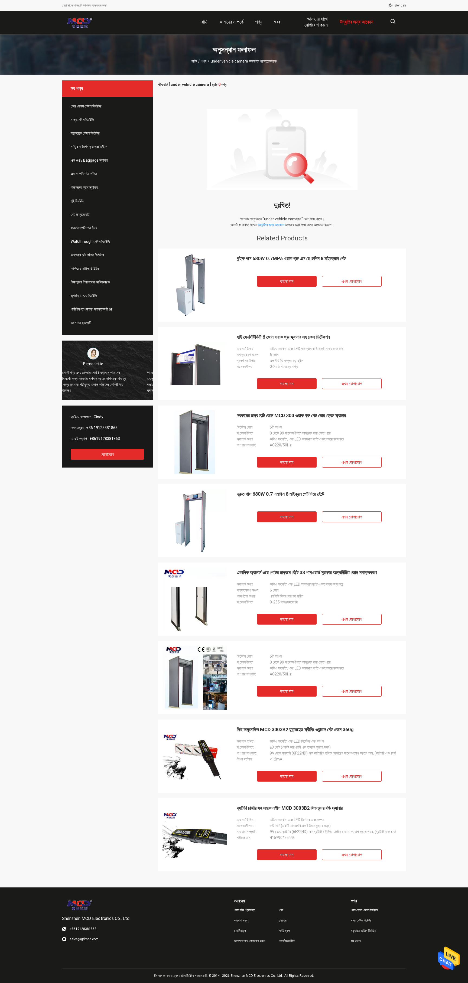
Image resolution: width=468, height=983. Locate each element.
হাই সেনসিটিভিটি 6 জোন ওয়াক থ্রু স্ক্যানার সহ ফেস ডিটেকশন (283, 337)
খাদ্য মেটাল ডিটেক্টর (83, 119)
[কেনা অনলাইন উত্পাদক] (194, 677)
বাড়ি (194, 61)
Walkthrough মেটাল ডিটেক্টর (90, 241)
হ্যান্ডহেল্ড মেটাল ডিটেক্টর (85, 133)
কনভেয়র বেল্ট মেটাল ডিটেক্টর (87, 255)
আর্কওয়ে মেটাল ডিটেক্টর (85, 268)
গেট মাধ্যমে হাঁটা (80, 214)
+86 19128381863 (102, 428)
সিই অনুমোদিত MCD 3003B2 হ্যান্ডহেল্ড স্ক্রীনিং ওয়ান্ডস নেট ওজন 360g (295, 729)
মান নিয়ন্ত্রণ (240, 931)
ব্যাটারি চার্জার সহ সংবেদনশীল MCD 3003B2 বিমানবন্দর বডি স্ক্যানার (290, 808)
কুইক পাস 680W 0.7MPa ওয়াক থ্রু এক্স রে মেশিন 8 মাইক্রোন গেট (291, 258)
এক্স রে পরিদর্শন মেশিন (84, 174)
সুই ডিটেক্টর (77, 201)
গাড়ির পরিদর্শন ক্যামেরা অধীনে (89, 147)
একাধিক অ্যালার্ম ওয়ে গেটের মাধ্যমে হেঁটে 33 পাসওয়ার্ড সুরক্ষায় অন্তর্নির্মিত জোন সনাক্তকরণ (307, 572)
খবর (281, 910)
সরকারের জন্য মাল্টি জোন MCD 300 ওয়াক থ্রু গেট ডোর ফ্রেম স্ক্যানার (291, 415)
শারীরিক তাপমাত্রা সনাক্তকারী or (91, 309)
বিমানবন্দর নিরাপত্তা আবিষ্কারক (90, 282)
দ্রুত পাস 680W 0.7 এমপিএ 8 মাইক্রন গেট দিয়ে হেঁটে (280, 494)
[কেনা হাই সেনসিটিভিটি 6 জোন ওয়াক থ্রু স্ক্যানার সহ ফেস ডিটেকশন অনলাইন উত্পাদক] (194, 363)
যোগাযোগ (107, 454)
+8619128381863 (104, 438)
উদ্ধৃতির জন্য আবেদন (271, 225)
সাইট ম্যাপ (284, 931)
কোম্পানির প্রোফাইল (244, 910)
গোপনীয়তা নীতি (287, 941)
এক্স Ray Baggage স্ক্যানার (89, 160)
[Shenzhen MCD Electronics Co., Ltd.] (79, 23)
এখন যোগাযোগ (352, 281)
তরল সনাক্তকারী (81, 323)
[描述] (393, 21)
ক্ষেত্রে (283, 920)
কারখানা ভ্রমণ (241, 920)
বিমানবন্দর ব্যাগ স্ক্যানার (84, 187)
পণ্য (203, 61)
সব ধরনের (356, 941)
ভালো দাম (286, 281)
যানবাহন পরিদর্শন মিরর (84, 228)
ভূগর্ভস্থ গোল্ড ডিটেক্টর (84, 295)
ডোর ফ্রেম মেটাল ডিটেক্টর (86, 106)
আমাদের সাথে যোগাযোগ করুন (249, 941)
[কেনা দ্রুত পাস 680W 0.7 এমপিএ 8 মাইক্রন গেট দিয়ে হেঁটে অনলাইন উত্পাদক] (194, 520)
